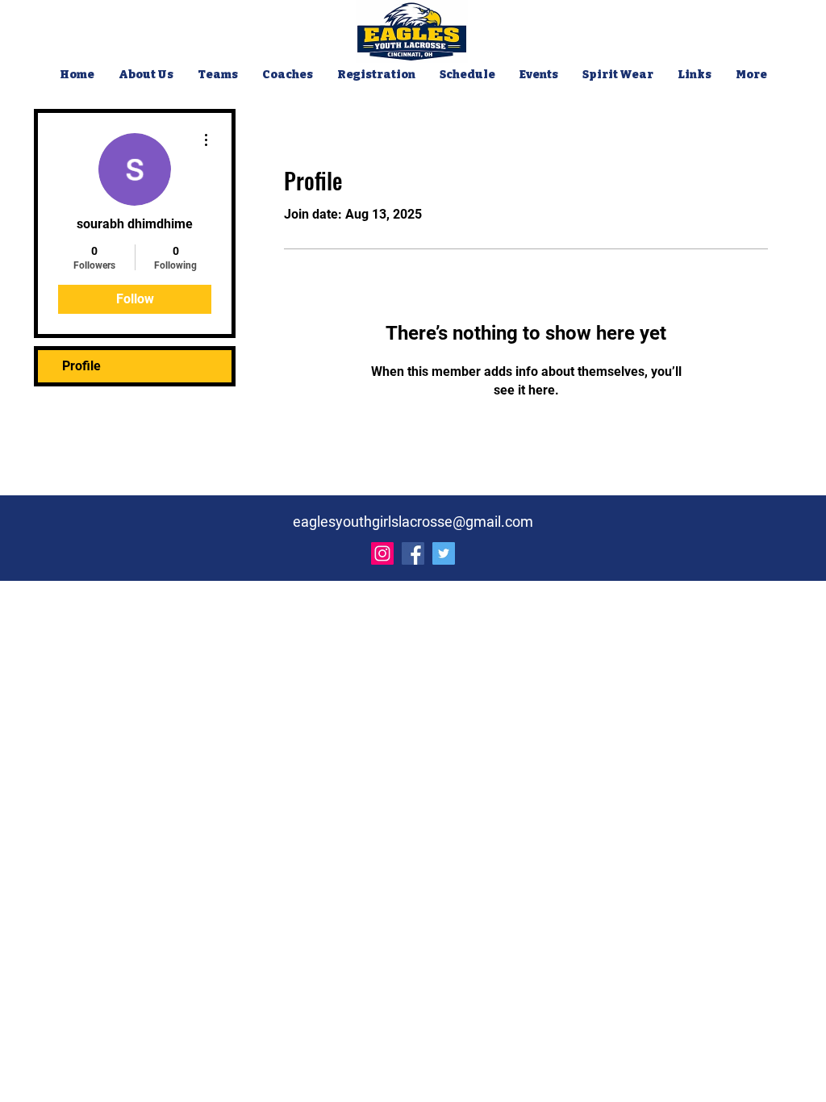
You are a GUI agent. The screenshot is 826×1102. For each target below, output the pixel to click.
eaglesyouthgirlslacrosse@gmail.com (413, 521)
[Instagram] (382, 553)
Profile (81, 366)
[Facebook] (413, 553)
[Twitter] (443, 553)
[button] (218, 74)
